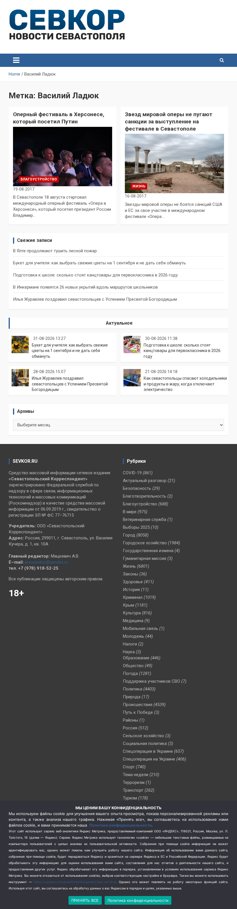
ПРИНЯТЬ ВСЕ (85, 900)
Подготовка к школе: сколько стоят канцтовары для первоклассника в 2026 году (95, 275)
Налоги (130, 644)
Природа (131, 696)
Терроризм (134, 782)
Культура (132, 613)
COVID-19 (132, 472)
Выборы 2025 (136, 527)
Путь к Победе (138, 712)
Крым (128, 605)
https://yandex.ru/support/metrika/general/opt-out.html (75, 882)
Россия (130, 728)
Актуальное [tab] (119, 323)
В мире (129, 511)
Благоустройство (39, 179)
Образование (136, 657)
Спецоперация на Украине (149, 759)
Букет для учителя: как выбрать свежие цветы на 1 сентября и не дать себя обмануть (99, 263)
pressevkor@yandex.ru (46, 562)
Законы (130, 574)
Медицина (133, 620)
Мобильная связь (140, 628)
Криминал (132, 597)
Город (129, 535)
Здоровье (133, 581)
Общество (133, 665)
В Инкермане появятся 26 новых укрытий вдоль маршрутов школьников (85, 287)
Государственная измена (148, 550)
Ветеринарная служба (144, 519)
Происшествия (137, 704)
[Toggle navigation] (16, 60)
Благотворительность (144, 496)
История (131, 589)
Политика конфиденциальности (120, 825)
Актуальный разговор (144, 480)
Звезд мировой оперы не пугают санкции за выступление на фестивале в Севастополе (168, 121)
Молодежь (133, 636)
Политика (132, 689)
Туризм (130, 798)
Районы (130, 720)
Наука (129, 651)
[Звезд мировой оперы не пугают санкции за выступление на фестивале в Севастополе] (174, 163)
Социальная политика (145, 743)
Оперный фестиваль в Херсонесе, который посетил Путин (58, 118)
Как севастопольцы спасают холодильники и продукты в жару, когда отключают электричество (185, 384)
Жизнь (138, 186)
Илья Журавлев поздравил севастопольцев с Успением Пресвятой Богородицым (95, 299)
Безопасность (137, 488)
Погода (130, 673)
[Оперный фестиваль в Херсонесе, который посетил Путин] (62, 156)
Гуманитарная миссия (144, 558)
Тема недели (135, 774)
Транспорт (133, 790)
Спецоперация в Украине (148, 751)
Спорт (129, 766)
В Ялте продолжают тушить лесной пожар (55, 250)
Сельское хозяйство (143, 735)
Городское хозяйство (145, 542)
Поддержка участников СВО (151, 681)
